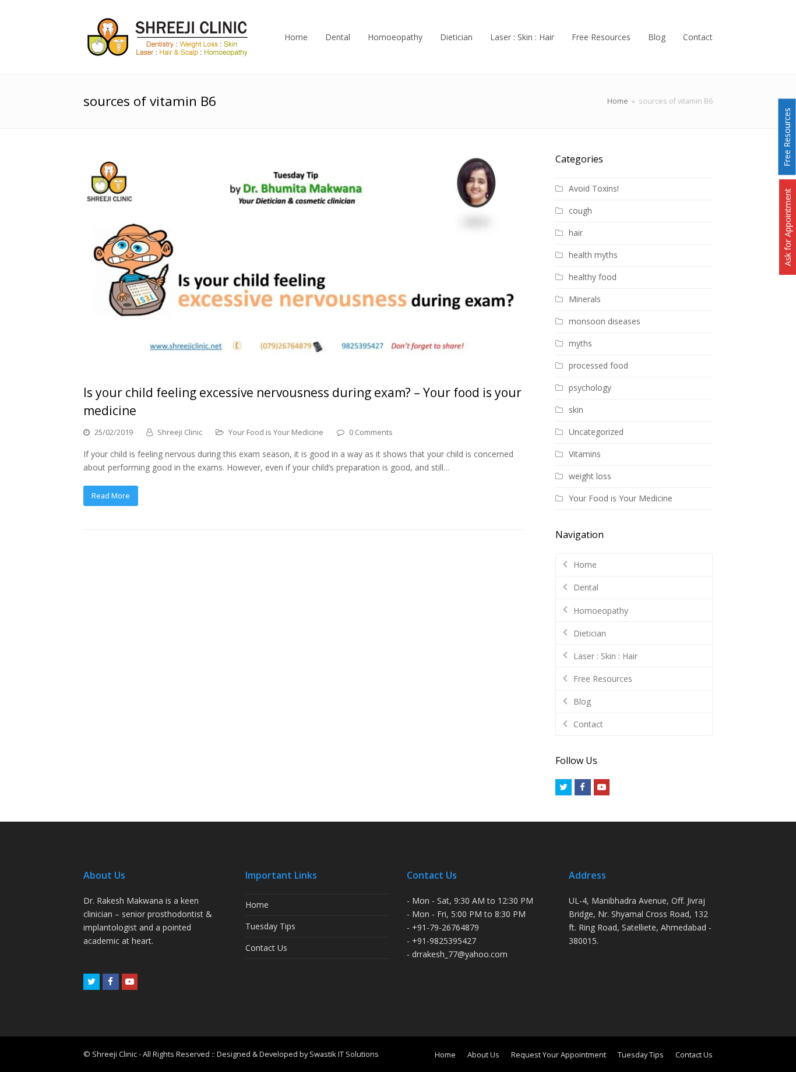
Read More (110, 495)
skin (576, 409)
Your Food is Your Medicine (275, 432)
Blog (582, 701)
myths (580, 343)
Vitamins (585, 453)
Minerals (585, 299)
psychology (590, 387)
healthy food (593, 276)
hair (576, 232)
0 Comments (371, 432)
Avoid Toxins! (594, 188)
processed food (598, 365)
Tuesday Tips (270, 926)
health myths (593, 254)
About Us (483, 1054)
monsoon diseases (604, 321)
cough (580, 210)
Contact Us (266, 947)
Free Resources (602, 678)
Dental (585, 587)
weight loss (590, 476)
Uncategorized (596, 431)
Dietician (589, 633)
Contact (588, 724)
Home (617, 101)
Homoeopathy (600, 610)
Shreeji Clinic (179, 432)
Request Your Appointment (558, 1054)
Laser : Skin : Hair (605, 655)
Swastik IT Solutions (344, 1054)
